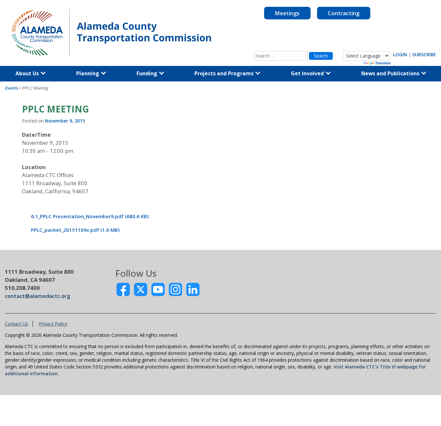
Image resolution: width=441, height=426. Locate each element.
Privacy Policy (53, 324)
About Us (27, 73)
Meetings (287, 13)
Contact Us (16, 324)
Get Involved (308, 73)
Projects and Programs (224, 73)
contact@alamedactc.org (37, 296)
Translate (383, 63)
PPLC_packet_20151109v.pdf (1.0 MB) (75, 230)
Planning (88, 73)
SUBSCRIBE (424, 54)
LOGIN (400, 54)
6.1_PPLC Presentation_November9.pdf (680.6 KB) (90, 216)
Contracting (343, 13)
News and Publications (391, 73)
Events (11, 88)
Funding (148, 73)
